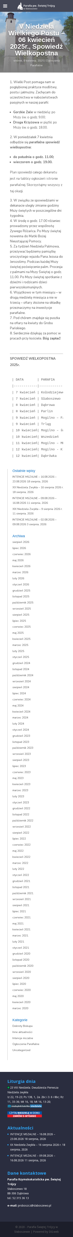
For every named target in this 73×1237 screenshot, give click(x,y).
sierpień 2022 (20, 833)
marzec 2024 (20, 717)
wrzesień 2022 (21, 827)
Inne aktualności (22, 1032)
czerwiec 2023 (21, 772)
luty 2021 (18, 942)
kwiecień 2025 (21, 639)
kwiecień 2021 (21, 929)
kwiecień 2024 (21, 712)
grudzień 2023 (21, 736)
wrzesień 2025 (21, 609)
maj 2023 (18, 778)
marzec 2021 (20, 935)
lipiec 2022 (19, 839)
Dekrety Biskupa (22, 1026)
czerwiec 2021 (21, 917)
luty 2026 (18, 578)
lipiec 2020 (19, 984)
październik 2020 (22, 966)
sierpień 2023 (20, 760)
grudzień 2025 (21, 590)
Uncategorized (21, 1050)
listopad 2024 (20, 669)
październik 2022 (22, 820)
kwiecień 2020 (21, 1002)
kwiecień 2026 (21, 566)
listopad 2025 (20, 596)
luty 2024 (18, 724)
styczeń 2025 (20, 657)
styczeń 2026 (20, 584)
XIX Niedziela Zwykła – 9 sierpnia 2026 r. (37, 509)
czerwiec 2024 (21, 699)
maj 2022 (18, 851)
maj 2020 (18, 996)
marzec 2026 (20, 572)
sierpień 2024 (20, 687)
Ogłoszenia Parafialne (25, 1044)
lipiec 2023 (19, 766)
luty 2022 (18, 869)
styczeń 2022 (20, 875)
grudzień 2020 (21, 954)
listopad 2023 (20, 742)
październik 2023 (22, 748)
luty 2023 (18, 796)
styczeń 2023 (20, 802)
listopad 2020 (20, 960)
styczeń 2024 (20, 730)
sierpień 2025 (20, 615)
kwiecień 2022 (21, 857)
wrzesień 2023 (21, 754)
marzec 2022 (20, 863)
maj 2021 (18, 923)
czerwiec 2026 (21, 554)
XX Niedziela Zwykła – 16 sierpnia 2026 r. (37, 487)
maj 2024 (18, 705)
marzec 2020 (20, 1008)
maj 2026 (18, 560)
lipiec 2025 (19, 621)
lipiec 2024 (19, 693)
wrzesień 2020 (21, 972)
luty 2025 (18, 651)
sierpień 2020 (20, 978)
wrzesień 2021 (21, 899)
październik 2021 (22, 893)
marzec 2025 (20, 645)
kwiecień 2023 (21, 784)
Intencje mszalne (22, 1038)
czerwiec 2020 (21, 990)
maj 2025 (18, 633)
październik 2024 (22, 675)
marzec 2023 (20, 790)
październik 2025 (22, 602)
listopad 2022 (20, 814)
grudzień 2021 (21, 881)
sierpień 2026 (20, 542)
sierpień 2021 (20, 905)
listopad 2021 (20, 887)
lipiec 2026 (19, 548)
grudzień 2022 (21, 808)
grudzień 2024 (21, 663)
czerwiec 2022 (21, 845)
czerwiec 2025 (21, 627)
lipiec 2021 (19, 911)
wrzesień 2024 (21, 681)
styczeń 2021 (20, 948)
